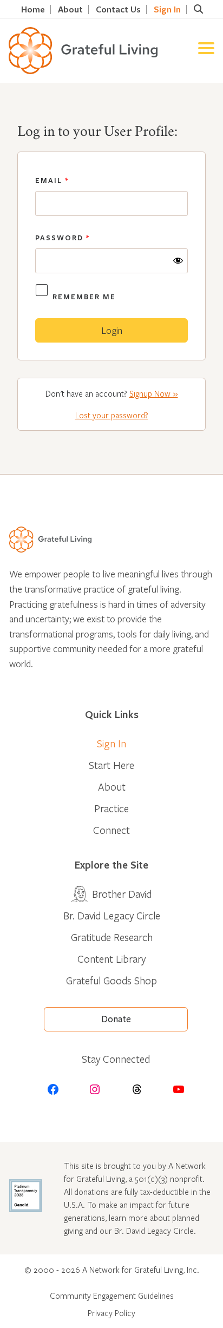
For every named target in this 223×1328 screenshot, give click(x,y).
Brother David (122, 893)
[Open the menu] (206, 50)
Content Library (111, 958)
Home (33, 9)
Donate (116, 1019)
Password (62, 237)
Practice (111, 808)
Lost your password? (111, 415)
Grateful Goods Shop (111, 980)
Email (52, 180)
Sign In (167, 9)
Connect (111, 830)
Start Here (111, 765)
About (70, 9)
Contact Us (118, 9)
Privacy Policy (111, 1312)
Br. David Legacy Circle (111, 915)
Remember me (84, 296)
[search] (198, 9)
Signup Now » (153, 393)
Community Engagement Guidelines (112, 1295)
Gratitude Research (112, 937)
